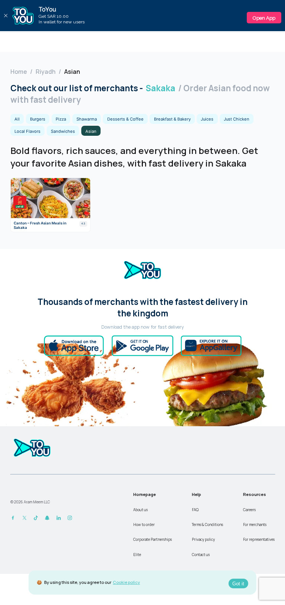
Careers (249, 509)
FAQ (195, 509)
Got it (238, 583)
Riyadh (46, 72)
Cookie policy (126, 582)
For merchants (254, 524)
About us (140, 509)
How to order (144, 524)
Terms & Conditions (207, 524)
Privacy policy (203, 539)
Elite (137, 554)
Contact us (201, 554)
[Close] (5, 15)
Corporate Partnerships (152, 539)
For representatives (259, 539)
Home (18, 72)
